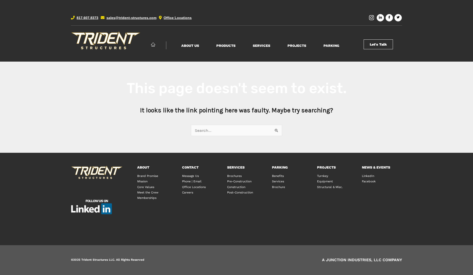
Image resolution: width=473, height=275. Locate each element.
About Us (190, 46)
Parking (331, 46)
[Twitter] (398, 17)
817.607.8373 (87, 18)
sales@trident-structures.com (131, 18)
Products (226, 46)
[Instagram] (371, 18)
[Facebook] (389, 17)
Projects (296, 46)
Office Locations (178, 18)
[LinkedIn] (380, 17)
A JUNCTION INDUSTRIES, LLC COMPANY (362, 260)
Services (261, 46)
